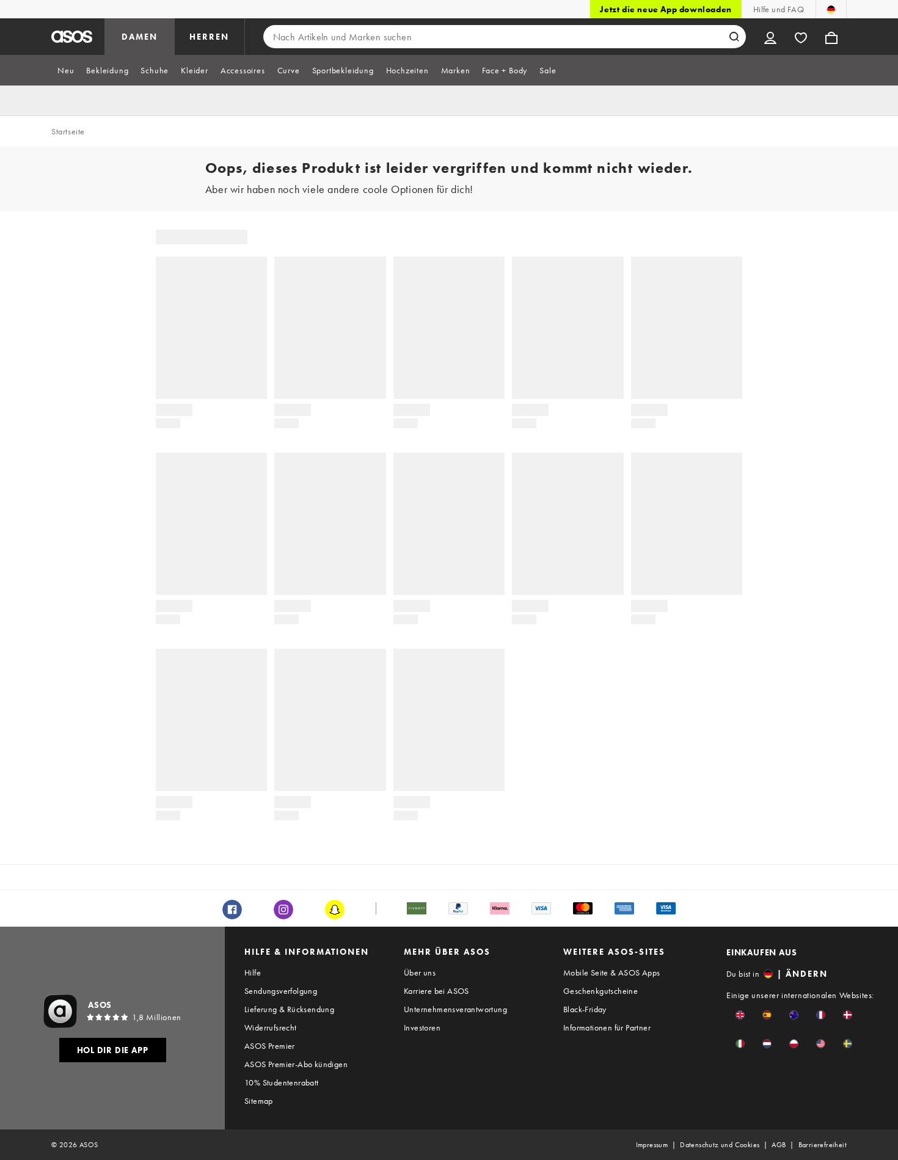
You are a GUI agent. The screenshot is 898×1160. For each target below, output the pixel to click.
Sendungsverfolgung (280, 990)
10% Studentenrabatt (281, 1082)
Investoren (422, 1027)
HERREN (209, 36)
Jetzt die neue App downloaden (665, 9)
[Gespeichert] (801, 36)
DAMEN (140, 36)
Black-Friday (585, 1009)
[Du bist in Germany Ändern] (831, 9)
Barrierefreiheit (822, 1145)
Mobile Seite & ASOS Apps (611, 972)
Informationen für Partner (607, 1027)
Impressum (652, 1145)
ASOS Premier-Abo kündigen (296, 1064)
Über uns (420, 972)
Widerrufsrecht (270, 1027)
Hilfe (252, 972)
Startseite (68, 131)
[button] (740, 1015)
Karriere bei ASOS (436, 990)
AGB (779, 1145)
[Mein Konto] (770, 36)
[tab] (65, 70)
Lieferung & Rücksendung (289, 1009)
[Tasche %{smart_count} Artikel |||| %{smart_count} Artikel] (831, 36)
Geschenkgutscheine (600, 990)
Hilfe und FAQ (778, 9)
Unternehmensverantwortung (455, 1009)
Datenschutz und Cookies (719, 1145)
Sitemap (258, 1100)
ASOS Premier (269, 1045)
